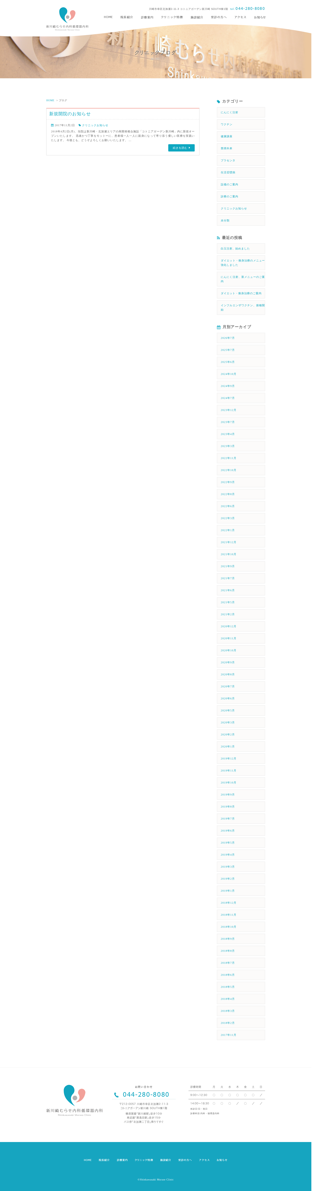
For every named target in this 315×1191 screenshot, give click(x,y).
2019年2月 (228, 878)
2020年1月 (228, 746)
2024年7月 (228, 398)
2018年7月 (228, 962)
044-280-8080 (250, 8)
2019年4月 (228, 854)
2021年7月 (228, 578)
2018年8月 (228, 950)
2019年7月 (228, 818)
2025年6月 (228, 362)
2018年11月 (228, 914)
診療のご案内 (229, 196)
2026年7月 (228, 337)
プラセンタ (228, 160)
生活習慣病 (228, 172)
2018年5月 (228, 986)
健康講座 (226, 136)
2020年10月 (228, 650)
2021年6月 (228, 590)
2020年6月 (228, 698)
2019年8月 (228, 806)
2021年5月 (228, 602)
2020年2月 (228, 734)
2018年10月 (228, 926)
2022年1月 (228, 530)
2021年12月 (228, 542)
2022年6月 (228, 506)
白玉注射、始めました (235, 248)
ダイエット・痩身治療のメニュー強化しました (243, 262)
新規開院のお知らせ (70, 113)
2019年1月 (228, 890)
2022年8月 (228, 494)
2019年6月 (228, 830)
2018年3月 (228, 1010)
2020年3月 (228, 722)
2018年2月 (228, 1022)
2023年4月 (228, 434)
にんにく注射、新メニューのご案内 (243, 279)
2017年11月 (228, 1034)
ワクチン (226, 124)
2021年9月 (228, 566)
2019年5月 (228, 842)
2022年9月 (228, 482)
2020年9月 (228, 662)
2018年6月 (228, 974)
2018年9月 (228, 938)
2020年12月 (228, 626)
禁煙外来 (226, 148)
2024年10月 (228, 374)
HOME (50, 100)
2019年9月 (228, 794)
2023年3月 (228, 446)
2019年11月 (228, 770)
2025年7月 (228, 350)
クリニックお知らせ (95, 125)
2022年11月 (228, 458)
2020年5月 (228, 710)
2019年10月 (228, 782)
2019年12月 (228, 758)
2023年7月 (228, 422)
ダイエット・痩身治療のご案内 (241, 293)
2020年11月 (228, 638)
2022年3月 (228, 518)
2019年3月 (228, 866)
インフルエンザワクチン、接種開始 (243, 307)
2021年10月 (228, 554)
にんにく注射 (229, 112)
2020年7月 (228, 686)
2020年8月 (228, 674)
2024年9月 (228, 386)
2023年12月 (228, 410)
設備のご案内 (229, 184)
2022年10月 (228, 470)
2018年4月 (228, 998)
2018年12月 (228, 902)
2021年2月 (228, 614)
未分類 (225, 220)
